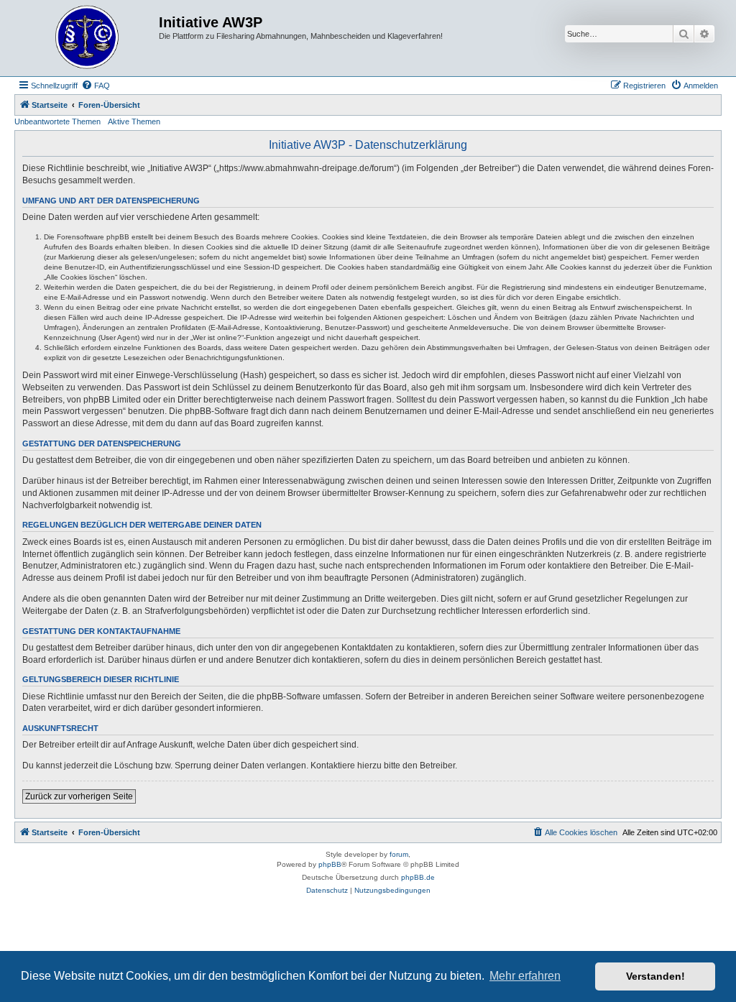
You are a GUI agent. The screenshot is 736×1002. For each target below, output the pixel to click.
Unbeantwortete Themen (57, 121)
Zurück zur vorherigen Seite (79, 796)
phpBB (329, 864)
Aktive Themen (134, 121)
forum (399, 854)
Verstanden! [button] (655, 976)
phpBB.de (418, 877)
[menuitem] (95, 85)
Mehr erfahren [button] (525, 976)
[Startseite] (88, 38)
